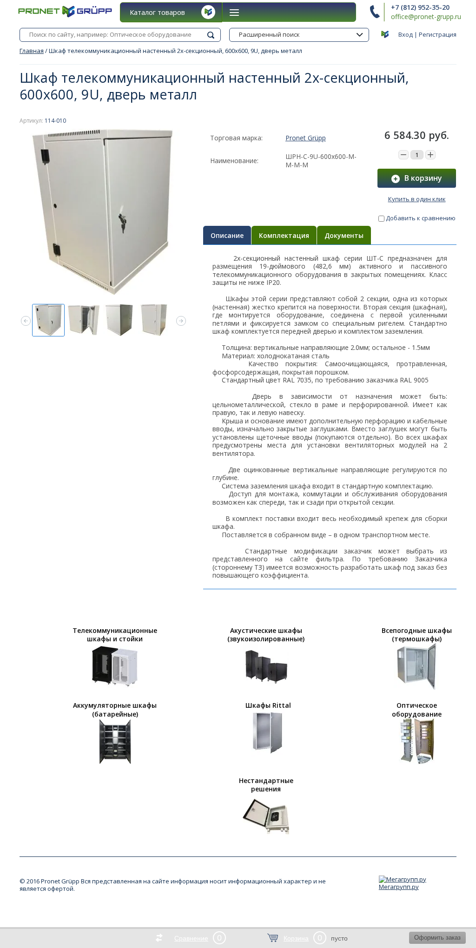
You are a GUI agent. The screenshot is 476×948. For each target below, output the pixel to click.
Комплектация (284, 235)
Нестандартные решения (266, 785)
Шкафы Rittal (268, 705)
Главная (32, 50)
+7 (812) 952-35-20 (420, 7)
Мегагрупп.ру (399, 886)
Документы (344, 235)
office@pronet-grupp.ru (426, 16)
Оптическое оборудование (417, 709)
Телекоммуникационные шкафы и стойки (115, 634)
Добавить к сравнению (420, 218)
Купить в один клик (417, 199)
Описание (227, 235)
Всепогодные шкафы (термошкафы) (417, 634)
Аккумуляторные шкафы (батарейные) (115, 709)
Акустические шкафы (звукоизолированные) (265, 634)
